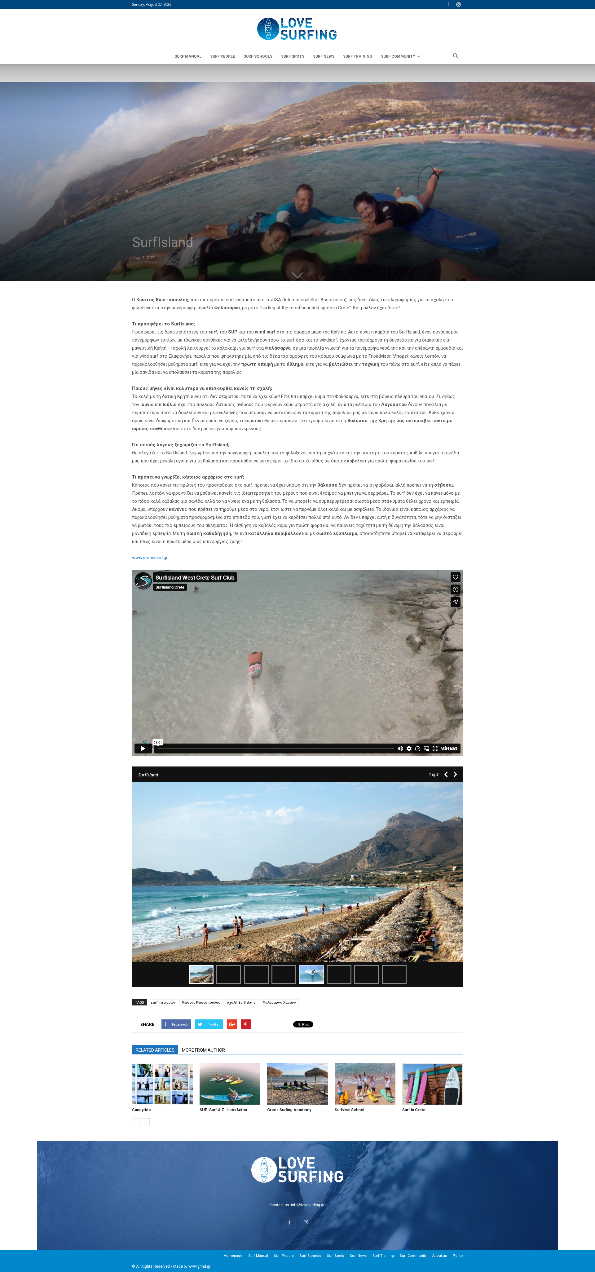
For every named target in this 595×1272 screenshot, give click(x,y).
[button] (455, 56)
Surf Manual (187, 56)
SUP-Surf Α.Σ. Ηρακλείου (223, 1109)
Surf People (222, 56)
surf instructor (163, 1002)
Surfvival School (349, 1109)
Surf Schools (258, 56)
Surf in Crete (413, 1109)
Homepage (233, 1256)
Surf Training (357, 56)
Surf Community (398, 56)
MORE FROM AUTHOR (203, 1050)
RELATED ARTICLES (155, 1050)
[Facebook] (448, 4)
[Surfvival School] (365, 1084)
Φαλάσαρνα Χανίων (279, 1002)
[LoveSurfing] (297, 29)
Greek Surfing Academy (289, 1109)
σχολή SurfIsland (241, 1002)
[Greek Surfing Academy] (297, 1084)
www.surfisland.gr (150, 557)
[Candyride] (162, 1084)
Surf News (323, 56)
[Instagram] (458, 4)
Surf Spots (292, 56)
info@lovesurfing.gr (307, 1205)
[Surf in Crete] (432, 1084)
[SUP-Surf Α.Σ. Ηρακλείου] (230, 1084)
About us (439, 1256)
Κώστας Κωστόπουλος (201, 1002)
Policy (458, 1256)
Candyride (141, 1109)
